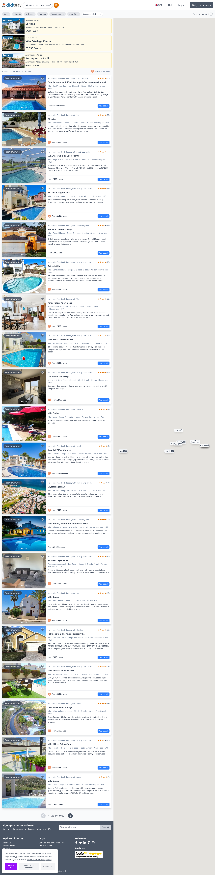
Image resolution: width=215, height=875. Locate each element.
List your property (201, 5)
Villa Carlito (53, 413)
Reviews (6, 848)
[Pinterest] (88, 842)
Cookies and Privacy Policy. (39, 859)
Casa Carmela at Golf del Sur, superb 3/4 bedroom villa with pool (77, 82)
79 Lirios (52, 119)
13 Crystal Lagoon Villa (59, 192)
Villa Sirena (53, 597)
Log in (181, 5)
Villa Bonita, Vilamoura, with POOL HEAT (68, 523)
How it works (8, 845)
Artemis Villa (54, 266)
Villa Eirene (53, 781)
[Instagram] (93, 842)
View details (103, 106)
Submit (105, 827)
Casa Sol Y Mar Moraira (59, 450)
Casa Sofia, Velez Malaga (60, 707)
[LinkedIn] (84, 842)
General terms (45, 845)
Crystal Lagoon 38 (56, 486)
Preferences (48, 866)
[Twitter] (80, 842)
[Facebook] (76, 842)
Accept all (11, 866)
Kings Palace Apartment (60, 303)
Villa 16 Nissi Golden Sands (61, 670)
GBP (160, 5)
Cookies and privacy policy (51, 842)
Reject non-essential (29, 866)
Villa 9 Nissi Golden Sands (60, 339)
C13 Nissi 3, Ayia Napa (59, 376)
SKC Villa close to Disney (60, 229)
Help (170, 5)
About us (6, 842)
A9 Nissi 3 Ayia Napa (58, 560)
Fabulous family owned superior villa (66, 633)
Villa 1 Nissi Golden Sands (60, 744)
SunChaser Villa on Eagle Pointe (63, 155)
